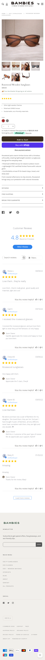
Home (4, 13)
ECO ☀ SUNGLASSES (10, 561)
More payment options (22, 150)
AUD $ (7, 618)
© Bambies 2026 (9, 626)
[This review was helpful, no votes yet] (36, 299)
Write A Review (22, 247)
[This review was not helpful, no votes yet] (40, 299)
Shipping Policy (9, 630)
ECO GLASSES (8, 565)
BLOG (5, 575)
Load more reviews (22, 498)
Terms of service (22, 634)
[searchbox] (12, 257)
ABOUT (5, 579)
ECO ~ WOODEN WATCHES (12, 568)
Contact (20, 626)
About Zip (6, 638)
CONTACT (6, 582)
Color (3, 117)
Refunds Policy (22, 630)
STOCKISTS (7, 572)
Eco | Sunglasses (15, 13)
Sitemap (34, 634)
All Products (8, 586)
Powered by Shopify (19, 638)
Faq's (27, 626)
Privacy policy (8, 634)
